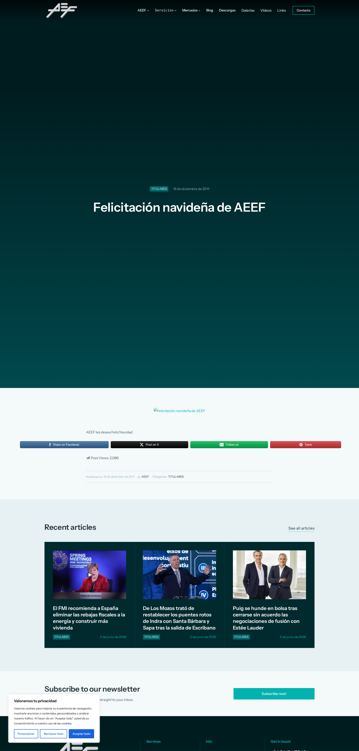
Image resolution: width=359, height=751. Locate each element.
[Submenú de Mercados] (199, 10)
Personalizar (26, 734)
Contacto (303, 10)
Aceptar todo (81, 734)
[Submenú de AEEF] (148, 10)
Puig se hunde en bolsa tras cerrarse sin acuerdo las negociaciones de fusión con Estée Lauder (266, 618)
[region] (54, 718)
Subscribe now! (274, 694)
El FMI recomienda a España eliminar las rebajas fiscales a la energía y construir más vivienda (89, 618)
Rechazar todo (53, 734)
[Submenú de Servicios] (176, 10)
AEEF (145, 477)
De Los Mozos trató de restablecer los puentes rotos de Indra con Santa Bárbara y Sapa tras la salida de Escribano (179, 618)
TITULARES (159, 189)
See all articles (301, 528)
